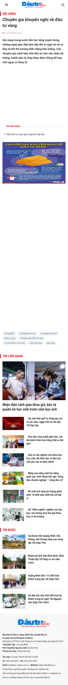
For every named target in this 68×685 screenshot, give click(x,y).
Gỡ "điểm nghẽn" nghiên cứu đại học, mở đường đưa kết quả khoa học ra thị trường (44, 513)
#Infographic (9, 333)
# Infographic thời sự (27, 333)
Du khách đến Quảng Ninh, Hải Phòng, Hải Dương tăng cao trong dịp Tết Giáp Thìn (45, 539)
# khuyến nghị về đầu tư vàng (31, 338)
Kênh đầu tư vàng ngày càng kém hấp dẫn (25, 134)
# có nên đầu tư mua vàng (14, 343)
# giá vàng (51, 343)
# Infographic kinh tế (48, 333)
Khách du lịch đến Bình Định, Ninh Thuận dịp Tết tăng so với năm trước (46, 559)
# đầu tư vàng (9, 338)
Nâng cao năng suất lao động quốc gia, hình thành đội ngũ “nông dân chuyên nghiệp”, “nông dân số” (44, 477)
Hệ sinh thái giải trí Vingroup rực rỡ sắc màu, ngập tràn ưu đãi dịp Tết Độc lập (44, 422)
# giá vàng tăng (36, 343)
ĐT (3, 33)
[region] (34, 306)
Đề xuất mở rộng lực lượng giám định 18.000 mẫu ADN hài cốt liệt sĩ (44, 495)
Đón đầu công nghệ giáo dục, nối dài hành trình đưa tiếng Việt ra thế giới (44, 440)
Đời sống (9, 14)
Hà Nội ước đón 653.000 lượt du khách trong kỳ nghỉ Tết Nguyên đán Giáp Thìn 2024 (45, 599)
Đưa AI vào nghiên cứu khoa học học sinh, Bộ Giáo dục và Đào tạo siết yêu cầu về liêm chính (44, 458)
